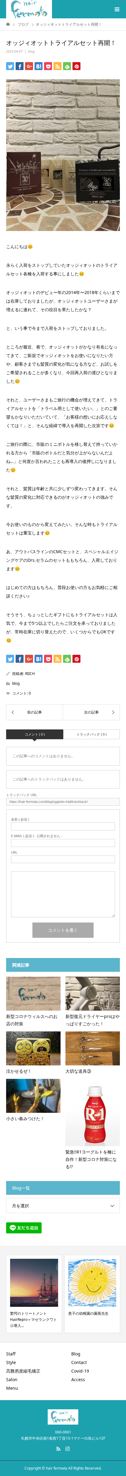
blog (31, 51)
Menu (12, 1388)
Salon (11, 1379)
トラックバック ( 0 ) (91, 734)
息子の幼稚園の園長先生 (88, 1313)
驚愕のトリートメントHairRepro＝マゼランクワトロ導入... (33, 1320)
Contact (79, 1362)
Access (78, 1379)
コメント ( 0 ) (35, 734)
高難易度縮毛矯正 (23, 1371)
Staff (11, 1354)
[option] (34, 1294)
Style (11, 1362)
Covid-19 (80, 1371)
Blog (75, 1354)
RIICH (30, 673)
